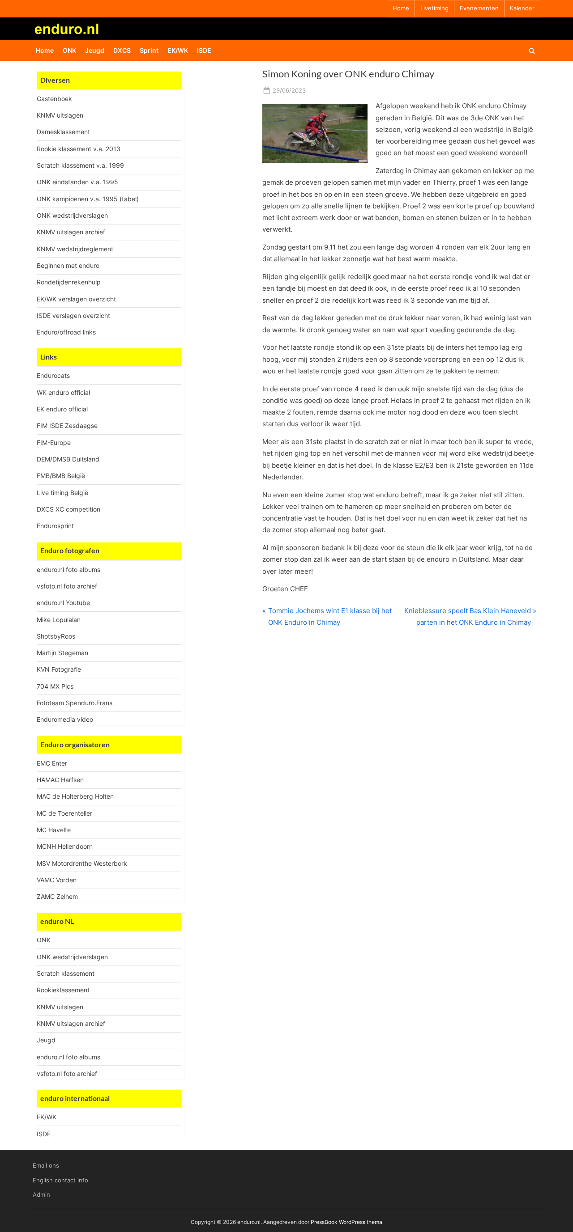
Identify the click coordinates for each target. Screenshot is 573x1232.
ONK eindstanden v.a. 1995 (77, 182)
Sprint (149, 50)
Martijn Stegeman (62, 652)
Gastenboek (54, 98)
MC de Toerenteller (64, 813)
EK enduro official (62, 409)
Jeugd (94, 50)
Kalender (522, 8)
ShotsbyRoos (56, 636)
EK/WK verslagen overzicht (76, 299)
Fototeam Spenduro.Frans (74, 703)
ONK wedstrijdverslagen (72, 215)
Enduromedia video (65, 719)
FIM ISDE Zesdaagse (67, 425)
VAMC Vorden (57, 880)
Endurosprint (55, 525)
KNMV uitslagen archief (71, 232)
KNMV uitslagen (60, 115)
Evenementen (479, 8)
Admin (41, 1194)
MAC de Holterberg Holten (75, 796)
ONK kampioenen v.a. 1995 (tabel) (88, 199)
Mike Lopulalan (59, 619)
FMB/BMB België (61, 475)
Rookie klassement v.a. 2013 (78, 148)
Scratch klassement (65, 973)
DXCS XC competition (68, 509)
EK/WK (177, 50)
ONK (69, 50)
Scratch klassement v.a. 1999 (80, 165)
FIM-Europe (54, 442)
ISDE (204, 50)
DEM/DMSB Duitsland (68, 459)
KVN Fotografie (59, 669)
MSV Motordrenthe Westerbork (82, 863)
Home (401, 8)
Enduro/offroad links (66, 332)
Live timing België (62, 492)
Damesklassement (63, 131)
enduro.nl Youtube (63, 602)
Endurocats (53, 375)
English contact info (60, 1180)
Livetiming (434, 8)
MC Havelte (54, 830)
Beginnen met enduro (68, 265)
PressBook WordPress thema (346, 1222)
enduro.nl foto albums (68, 569)
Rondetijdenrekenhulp (69, 282)
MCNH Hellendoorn (65, 846)
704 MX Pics (55, 686)
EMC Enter (52, 763)
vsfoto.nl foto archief (67, 586)
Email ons (46, 1165)
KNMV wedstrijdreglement (75, 249)
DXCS (122, 50)
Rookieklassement (63, 990)
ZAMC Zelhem (57, 896)
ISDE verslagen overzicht (73, 315)
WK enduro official (63, 392)
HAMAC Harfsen (60, 779)
